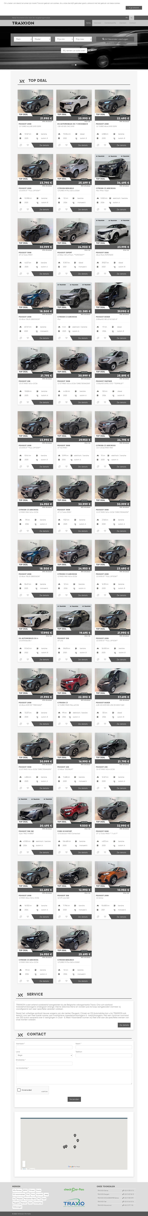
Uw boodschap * (22, 1068)
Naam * (78, 1044)
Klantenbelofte (110, 23)
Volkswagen (17, 1207)
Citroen (31, 1190)
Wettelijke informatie (24, 1214)
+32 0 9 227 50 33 (129, 1194)
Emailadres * (21, 1060)
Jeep (46, 1194)
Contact (132, 23)
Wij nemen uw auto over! (74, 50)
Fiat (28, 1194)
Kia (14, 1199)
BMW (25, 1190)
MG (39, 1199)
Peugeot (16, 1203)
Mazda (19, 1199)
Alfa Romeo (17, 1190)
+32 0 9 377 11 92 (128, 1205)
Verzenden (74, 1099)
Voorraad (97, 23)
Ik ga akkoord (134, 8)
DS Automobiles (19, 1194)
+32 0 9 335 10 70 (129, 1190)
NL (132, 18)
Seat (30, 1203)
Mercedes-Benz (30, 1199)
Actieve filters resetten (116, 43)
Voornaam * (20, 1044)
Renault (24, 1203)
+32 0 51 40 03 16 (129, 1201)
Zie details (44, 145)
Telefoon (79, 1052)
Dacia (38, 1190)
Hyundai (39, 1194)
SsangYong (38, 1203)
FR (127, 18)
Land (18, 1052)
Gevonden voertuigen (116, 39)
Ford (33, 1194)
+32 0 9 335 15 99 (128, 1198)
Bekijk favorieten (18, 18)
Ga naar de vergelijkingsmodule (38, 18)
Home (88, 23)
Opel (44, 1199)
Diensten (123, 23)
